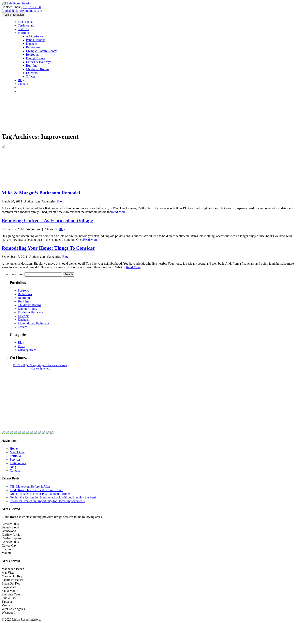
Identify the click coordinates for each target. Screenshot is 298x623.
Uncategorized (27, 349)
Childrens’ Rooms (37, 69)
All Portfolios (34, 36)
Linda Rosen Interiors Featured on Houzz (36, 490)
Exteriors (32, 73)
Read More (118, 212)
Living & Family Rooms (41, 51)
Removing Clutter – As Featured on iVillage (47, 220)
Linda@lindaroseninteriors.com (22, 10)
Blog (21, 80)
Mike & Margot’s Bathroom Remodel (41, 192)
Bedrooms (32, 54)
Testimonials (26, 25)
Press (21, 346)
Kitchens (31, 43)
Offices (30, 76)
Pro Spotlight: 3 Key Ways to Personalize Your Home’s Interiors (40, 367)
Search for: (17, 274)
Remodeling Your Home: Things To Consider (48, 248)
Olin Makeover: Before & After (30, 486)
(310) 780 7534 (31, 7)
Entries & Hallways (38, 62)
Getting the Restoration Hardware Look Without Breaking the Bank (53, 497)
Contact (15, 470)
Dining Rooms (35, 58)
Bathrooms (33, 47)
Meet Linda (25, 21)
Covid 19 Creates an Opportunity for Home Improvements (47, 501)
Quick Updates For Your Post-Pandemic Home (40, 493)
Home (14, 448)
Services (23, 29)
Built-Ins (31, 65)
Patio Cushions (35, 40)
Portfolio (23, 32)
